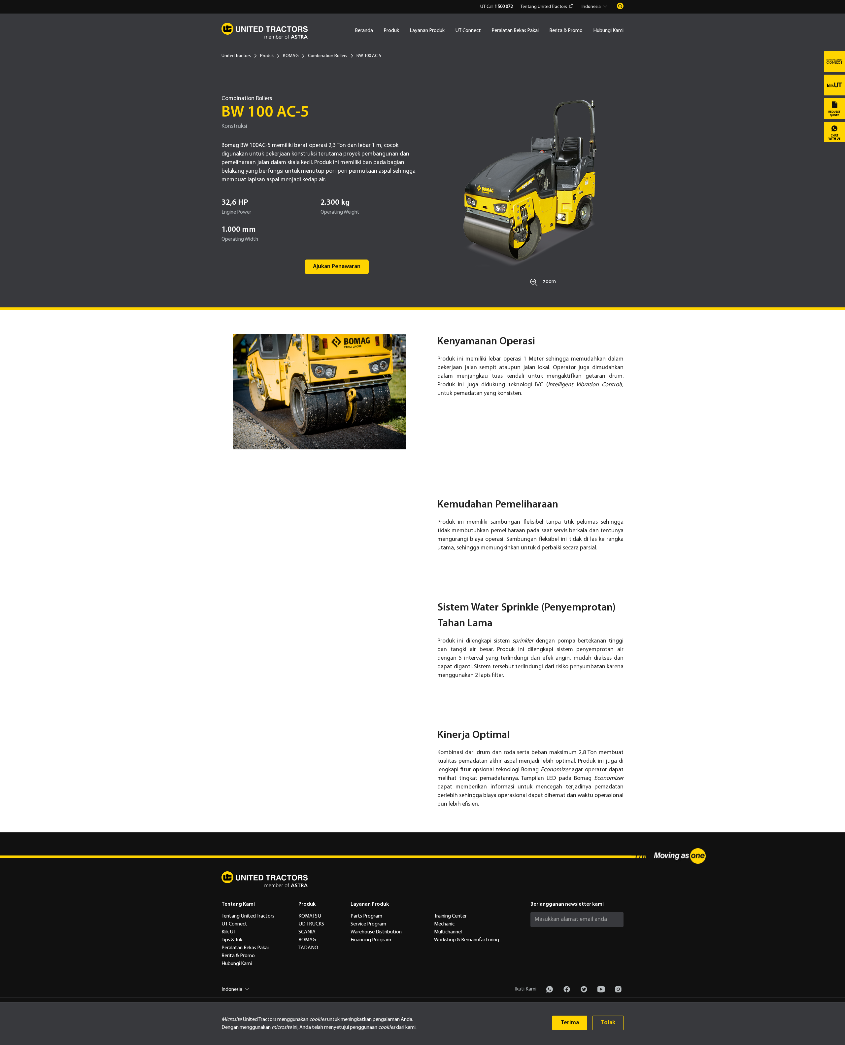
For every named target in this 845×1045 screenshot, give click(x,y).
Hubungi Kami (608, 30)
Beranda (364, 30)
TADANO (308, 948)
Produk (391, 30)
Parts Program (366, 916)
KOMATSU (309, 916)
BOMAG (291, 55)
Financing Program (371, 940)
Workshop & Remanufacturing (466, 940)
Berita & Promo (566, 30)
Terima (569, 1023)
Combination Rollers (327, 55)
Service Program (368, 924)
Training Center (450, 916)
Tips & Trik (231, 940)
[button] (595, 7)
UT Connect (468, 30)
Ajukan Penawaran (336, 266)
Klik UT (228, 932)
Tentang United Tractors (544, 6)
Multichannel (448, 932)
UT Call (496, 6)
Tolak (608, 1023)
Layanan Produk (427, 30)
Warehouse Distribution (376, 932)
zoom (549, 281)
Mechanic (444, 924)
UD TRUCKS (311, 924)
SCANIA (307, 932)
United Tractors (236, 55)
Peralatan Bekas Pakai (515, 30)
